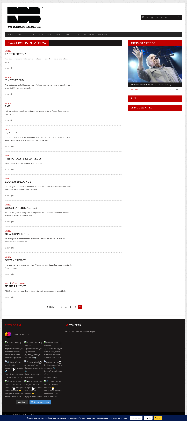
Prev (51, 307)
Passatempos (88, 34)
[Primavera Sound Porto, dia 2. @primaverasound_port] (33, 350)
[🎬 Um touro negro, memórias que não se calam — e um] (14, 389)
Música (10, 34)
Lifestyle (30, 34)
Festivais (134, 89)
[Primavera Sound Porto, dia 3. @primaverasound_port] (14, 350)
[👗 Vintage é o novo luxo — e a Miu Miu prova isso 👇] (53, 389)
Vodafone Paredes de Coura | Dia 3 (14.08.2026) (151, 85)
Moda (41, 34)
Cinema (20, 34)
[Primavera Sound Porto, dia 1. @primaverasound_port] (53, 350)
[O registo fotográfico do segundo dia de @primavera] (33, 369)
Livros (58, 34)
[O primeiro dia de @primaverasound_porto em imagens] (53, 369)
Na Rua (22, 283)
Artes (49, 34)
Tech (77, 34)
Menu (7, 283)
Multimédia (102, 34)
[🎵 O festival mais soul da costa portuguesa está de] (14, 369)
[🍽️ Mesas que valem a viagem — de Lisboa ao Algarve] (33, 389)
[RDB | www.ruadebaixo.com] (31, 17)
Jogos (68, 34)
